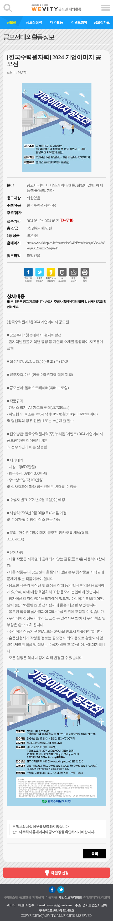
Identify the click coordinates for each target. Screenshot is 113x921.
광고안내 (25, 897)
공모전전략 (34, 22)
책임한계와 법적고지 (96, 897)
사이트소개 (10, 897)
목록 (94, 854)
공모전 (11, 22)
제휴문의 (38, 897)
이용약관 (51, 897)
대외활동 (56, 22)
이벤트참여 (79, 22)
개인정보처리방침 (70, 897)
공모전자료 (102, 22)
